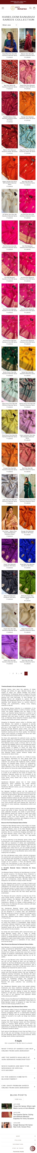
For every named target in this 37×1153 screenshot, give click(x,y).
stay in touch (18, 1148)
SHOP (18, 1136)
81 (21, 673)
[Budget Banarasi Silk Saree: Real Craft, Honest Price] (7, 1125)
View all (18, 1099)
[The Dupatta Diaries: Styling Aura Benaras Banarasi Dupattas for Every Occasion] (7, 1114)
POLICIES (18, 1140)
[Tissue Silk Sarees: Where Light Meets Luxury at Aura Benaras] (7, 1106)
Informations (18, 1144)
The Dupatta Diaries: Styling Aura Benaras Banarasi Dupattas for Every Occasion (23, 1116)
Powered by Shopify (18, 1151)
